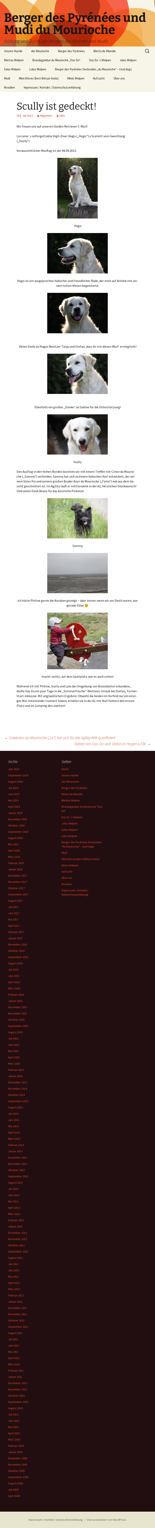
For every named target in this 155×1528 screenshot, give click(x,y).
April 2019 (14, 806)
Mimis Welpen (75, 78)
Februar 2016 (16, 994)
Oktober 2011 (16, 1320)
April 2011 (14, 1358)
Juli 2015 (13, 1038)
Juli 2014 (13, 1113)
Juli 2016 (13, 969)
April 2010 (14, 1433)
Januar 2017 (15, 938)
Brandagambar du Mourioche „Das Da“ (56, 60)
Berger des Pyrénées (71, 51)
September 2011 (18, 1327)
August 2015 (15, 1032)
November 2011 (17, 1314)
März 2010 (14, 1439)
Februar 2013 (16, 1220)
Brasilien (9, 87)
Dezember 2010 (17, 1383)
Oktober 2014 (16, 1095)
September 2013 (18, 1176)
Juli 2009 (13, 1489)
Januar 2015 (15, 1076)
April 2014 (14, 1132)
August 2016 (15, 963)
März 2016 (14, 988)
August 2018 (15, 838)
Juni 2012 (13, 1270)
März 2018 (14, 857)
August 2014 (15, 1107)
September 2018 (18, 832)
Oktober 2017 (16, 888)
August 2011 (15, 1333)
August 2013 (15, 1182)
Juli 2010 (13, 1414)
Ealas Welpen (12, 69)
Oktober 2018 (16, 825)
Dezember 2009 (17, 1458)
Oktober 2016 (16, 951)
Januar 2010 (15, 1452)
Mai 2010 (13, 1427)
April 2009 (14, 1496)
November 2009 (17, 1464)
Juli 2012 (13, 1264)
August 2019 (15, 781)
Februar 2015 (16, 1070)
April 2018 (14, 850)
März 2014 (14, 1139)
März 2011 (14, 1364)
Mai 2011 (13, 1352)
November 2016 (17, 944)
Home (65, 769)
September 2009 (18, 1477)
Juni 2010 (13, 1420)
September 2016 (18, 957)
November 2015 (17, 1013)
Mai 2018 (13, 844)
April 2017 (14, 926)
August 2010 (15, 1408)
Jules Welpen (128, 60)
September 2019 (18, 775)
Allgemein (46, 115)
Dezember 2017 (17, 875)
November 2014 (17, 1088)
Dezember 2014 (17, 1082)
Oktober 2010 (16, 1395)
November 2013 (17, 1164)
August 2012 (15, 1258)
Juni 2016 (13, 976)
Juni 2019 (13, 794)
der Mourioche (40, 51)
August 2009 (15, 1483)
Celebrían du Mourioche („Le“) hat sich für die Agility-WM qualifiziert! (60, 737)
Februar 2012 (16, 1295)
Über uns (119, 78)
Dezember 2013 (17, 1157)
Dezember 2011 (17, 1308)
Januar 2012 (15, 1301)
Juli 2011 (13, 1339)
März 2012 (14, 1289)
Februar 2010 (16, 1446)
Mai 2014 (13, 1126)
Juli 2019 (13, 788)
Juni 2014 (13, 1120)
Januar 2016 (15, 1001)
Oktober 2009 (16, 1471)
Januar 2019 (15, 813)
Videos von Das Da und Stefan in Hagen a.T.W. (112, 743)
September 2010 (18, 1402)
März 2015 (14, 1063)
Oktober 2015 (16, 1019)
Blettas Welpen (14, 60)
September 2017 (18, 894)
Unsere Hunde (13, 51)
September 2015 (18, 1026)
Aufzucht (99, 78)
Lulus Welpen (37, 69)
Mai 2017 (13, 919)
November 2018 (17, 819)
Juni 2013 (13, 1195)
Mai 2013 (13, 1201)
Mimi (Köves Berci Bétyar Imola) (39, 78)
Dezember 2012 (17, 1233)
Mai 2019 (13, 800)
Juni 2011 (13, 1345)
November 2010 (17, 1389)
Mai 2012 (13, 1276)
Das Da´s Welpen (100, 60)
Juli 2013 (13, 1189)
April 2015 (14, 1057)
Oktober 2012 (16, 1245)
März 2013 (14, 1214)
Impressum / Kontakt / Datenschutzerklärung (52, 87)
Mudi (7, 78)
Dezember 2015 (17, 1007)
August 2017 (15, 900)
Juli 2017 (13, 907)
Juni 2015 (13, 1045)
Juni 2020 (13, 769)
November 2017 (17, 882)
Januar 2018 (15, 869)
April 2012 (14, 1283)
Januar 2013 (15, 1226)
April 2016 (14, 982)
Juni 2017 (13, 913)
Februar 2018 (16, 863)
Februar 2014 (16, 1145)
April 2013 (14, 1207)
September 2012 (18, 1251)
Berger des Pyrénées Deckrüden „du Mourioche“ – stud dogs (93, 69)
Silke (62, 115)
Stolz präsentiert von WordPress (106, 1520)
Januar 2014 (15, 1151)
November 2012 (17, 1239)
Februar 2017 (16, 932)
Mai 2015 (13, 1051)
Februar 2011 (16, 1370)
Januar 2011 (15, 1377)
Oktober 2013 (16, 1170)
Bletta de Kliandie (104, 51)
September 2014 (18, 1101)
